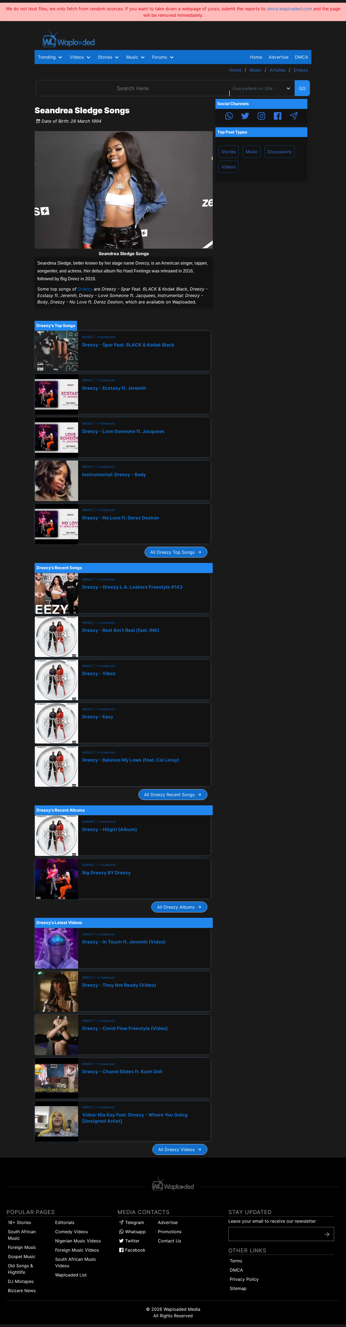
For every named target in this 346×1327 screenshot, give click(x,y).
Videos (228, 166)
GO (302, 88)
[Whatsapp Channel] (229, 116)
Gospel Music (21, 1256)
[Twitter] (245, 116)
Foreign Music (22, 1247)
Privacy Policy (244, 1279)
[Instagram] (261, 116)
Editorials (64, 1222)
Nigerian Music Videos (78, 1240)
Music (252, 151)
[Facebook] (277, 116)
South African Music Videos (75, 1262)
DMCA (301, 57)
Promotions (169, 1231)
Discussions (280, 151)
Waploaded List (71, 1275)
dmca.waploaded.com (289, 8)
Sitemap (238, 1288)
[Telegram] (294, 116)
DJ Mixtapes (21, 1281)
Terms (236, 1260)
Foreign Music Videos (77, 1250)
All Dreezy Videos (177, 1149)
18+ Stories (19, 1222)
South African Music (22, 1235)
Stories (228, 151)
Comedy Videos (71, 1231)
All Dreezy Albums (177, 907)
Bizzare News (22, 1290)
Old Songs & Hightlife (20, 1269)
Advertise (168, 1222)
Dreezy (85, 289)
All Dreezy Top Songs (173, 552)
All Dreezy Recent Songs (170, 794)
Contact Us (169, 1240)
